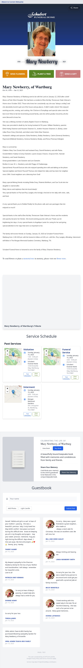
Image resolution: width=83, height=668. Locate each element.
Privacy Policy (35, 658)
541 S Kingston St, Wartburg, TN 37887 (33, 408)
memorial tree (28, 258)
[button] (13, 354)
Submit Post (70, 508)
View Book (46, 448)
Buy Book (58, 448)
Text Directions (27, 374)
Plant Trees (36, 374)
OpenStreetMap (44, 662)
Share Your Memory (69, 472)
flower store (61, 258)
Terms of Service (47, 658)
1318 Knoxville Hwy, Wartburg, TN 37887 (33, 368)
